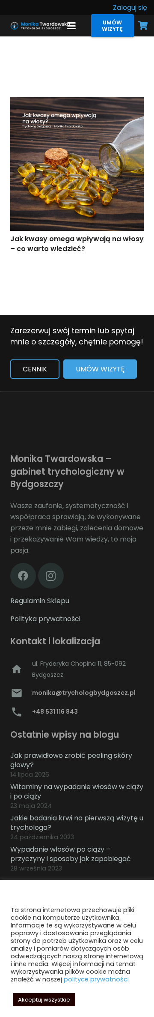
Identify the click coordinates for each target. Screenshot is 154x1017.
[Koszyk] (143, 25)
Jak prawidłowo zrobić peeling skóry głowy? (71, 760)
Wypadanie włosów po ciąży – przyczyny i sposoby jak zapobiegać (70, 854)
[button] (72, 25)
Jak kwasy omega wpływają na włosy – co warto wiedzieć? (77, 243)
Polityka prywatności (45, 619)
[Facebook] (23, 576)
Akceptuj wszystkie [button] (44, 1000)
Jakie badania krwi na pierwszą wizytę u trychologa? (76, 822)
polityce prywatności (96, 979)
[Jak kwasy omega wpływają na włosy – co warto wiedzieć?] (77, 164)
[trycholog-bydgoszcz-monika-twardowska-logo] (39, 25)
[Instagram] (51, 576)
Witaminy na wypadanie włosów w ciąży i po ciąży (76, 791)
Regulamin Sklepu (39, 601)
